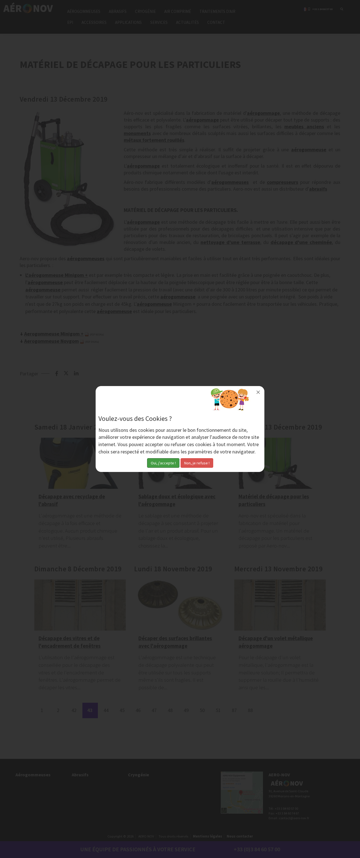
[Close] (258, 392)
